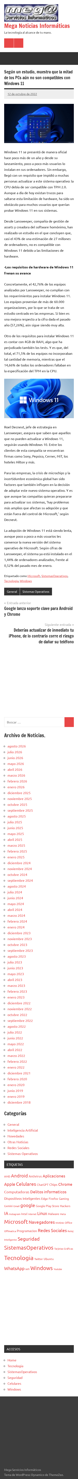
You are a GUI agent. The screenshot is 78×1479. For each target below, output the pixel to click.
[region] (39, 680)
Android (19, 1175)
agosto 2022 (16, 1026)
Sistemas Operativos (35, 591)
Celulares (26, 1184)
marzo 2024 (16, 915)
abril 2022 (14, 1050)
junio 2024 (15, 898)
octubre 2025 (17, 804)
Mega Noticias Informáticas (37, 26)
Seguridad (29, 1239)
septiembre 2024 (20, 880)
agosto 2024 (16, 886)
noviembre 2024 (19, 869)
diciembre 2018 (19, 1102)
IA (6, 1213)
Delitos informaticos (48, 1191)
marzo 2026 (16, 775)
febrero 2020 (17, 1079)
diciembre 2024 (19, 863)
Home (11, 1360)
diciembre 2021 (19, 1073)
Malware (53, 1214)
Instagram (14, 1214)
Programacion (27, 1231)
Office (68, 1222)
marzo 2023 (16, 985)
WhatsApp (14, 1268)
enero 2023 (16, 997)
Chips (53, 1184)
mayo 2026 (15, 763)
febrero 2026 (17, 781)
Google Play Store (47, 1206)
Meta (63, 1214)
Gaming (64, 1198)
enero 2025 (16, 857)
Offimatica (10, 1231)
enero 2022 (16, 1067)
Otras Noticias (17, 1142)
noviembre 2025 (19, 798)
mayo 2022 (15, 1044)
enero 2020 (16, 1085)
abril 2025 (14, 839)
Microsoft (33, 576)
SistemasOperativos (54, 576)
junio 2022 (15, 1038)
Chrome (65, 1184)
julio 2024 (14, 892)
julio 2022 (14, 1032)
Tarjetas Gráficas (63, 1248)
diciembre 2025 (19, 793)
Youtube (58, 1269)
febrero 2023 (17, 991)
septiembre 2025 (20, 810)
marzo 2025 (16, 845)
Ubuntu (49, 1259)
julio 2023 (14, 962)
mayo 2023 (15, 974)
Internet (32, 1214)
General (12, 591)
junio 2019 (15, 1090)
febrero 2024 (17, 921)
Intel (24, 1214)
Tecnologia (11, 581)
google (27, 1205)
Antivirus (35, 1176)
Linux (42, 1213)
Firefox (53, 1198)
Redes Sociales (18, 1148)
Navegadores (42, 1222)
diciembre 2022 (19, 1003)
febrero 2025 (17, 851)
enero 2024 (16, 927)
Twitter (38, 1259)
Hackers (65, 1206)
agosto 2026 (16, 746)
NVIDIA (60, 1222)
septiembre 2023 (20, 950)
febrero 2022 (17, 1061)
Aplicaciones (54, 1175)
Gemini (8, 1206)
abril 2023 (14, 979)
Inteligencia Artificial (22, 1130)
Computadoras (16, 1192)
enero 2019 (16, 1096)
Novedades (15, 1136)
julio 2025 (14, 822)
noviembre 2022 (19, 1009)
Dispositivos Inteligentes (22, 1198)
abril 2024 (14, 909)
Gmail (16, 1206)
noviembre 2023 (19, 939)
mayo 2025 (15, 833)
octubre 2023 (17, 944)
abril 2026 (14, 769)
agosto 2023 (16, 956)
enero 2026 (16, 787)
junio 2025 (15, 828)
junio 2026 (15, 758)
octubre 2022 (17, 1014)
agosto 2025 (16, 816)
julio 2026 (14, 752)
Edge (44, 1198)
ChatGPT (42, 1184)
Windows (26, 581)
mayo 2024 (15, 904)
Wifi (27, 1269)
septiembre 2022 (20, 1020)
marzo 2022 (16, 1055)
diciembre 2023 (19, 933)
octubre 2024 (17, 874)
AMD (7, 1176)
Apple (9, 1184)
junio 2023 (15, 968)
